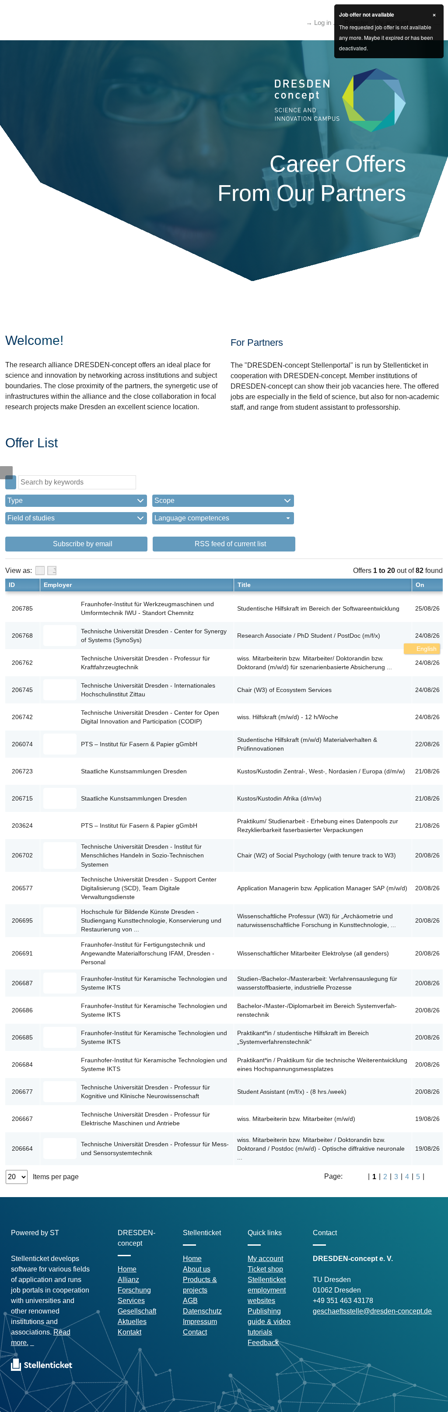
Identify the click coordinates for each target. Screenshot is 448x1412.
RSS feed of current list (229, 544)
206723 (22, 771)
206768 (22, 635)
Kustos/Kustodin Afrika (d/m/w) (279, 798)
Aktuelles (132, 1321)
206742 (22, 716)
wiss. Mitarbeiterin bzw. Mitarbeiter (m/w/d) (296, 1118)
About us (196, 1269)
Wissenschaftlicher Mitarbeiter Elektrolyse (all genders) (313, 953)
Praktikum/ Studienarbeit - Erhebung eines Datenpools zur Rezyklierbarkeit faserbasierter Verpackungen (317, 825)
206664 (22, 1148)
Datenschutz (202, 1311)
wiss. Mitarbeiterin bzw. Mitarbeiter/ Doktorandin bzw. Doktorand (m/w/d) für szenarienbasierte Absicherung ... (314, 663)
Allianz (128, 1279)
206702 (22, 855)
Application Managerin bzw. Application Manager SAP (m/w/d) (322, 888)
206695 (22, 920)
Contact (195, 1332)
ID (12, 584)
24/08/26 (427, 635)
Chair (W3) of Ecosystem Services (284, 689)
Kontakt (129, 1332)
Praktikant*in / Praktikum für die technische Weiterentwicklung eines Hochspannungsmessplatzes (322, 1064)
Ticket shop (265, 1269)
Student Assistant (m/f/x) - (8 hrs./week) (291, 1091)
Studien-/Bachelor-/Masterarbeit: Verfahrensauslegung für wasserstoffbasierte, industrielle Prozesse (317, 983)
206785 (22, 608)
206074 (22, 744)
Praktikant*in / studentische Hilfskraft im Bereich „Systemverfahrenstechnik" (303, 1037)
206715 (22, 798)
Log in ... (326, 22)
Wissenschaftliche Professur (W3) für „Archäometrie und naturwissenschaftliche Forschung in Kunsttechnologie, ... (316, 920)
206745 (22, 689)
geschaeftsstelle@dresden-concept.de (372, 1311)
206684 (22, 1064)
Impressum (200, 1321)
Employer (58, 584)
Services (131, 1300)
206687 (22, 983)
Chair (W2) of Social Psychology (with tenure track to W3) (316, 855)
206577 (22, 888)
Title (244, 584)
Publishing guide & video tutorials (269, 1321)
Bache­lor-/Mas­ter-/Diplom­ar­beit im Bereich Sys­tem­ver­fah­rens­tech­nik (317, 1010)
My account (265, 1258)
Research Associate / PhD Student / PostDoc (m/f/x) (308, 635)
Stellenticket (267, 1279)
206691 (22, 953)
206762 (22, 662)
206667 (22, 1118)
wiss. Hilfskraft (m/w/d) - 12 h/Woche (287, 716)
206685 (22, 1037)
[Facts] (40, 570)
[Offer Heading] (51, 570)
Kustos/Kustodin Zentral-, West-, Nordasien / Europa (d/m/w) (321, 771)
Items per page (56, 1176)
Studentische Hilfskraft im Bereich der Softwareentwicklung (318, 608)
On (420, 584)
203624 (22, 825)
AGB (190, 1300)
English (426, 648)
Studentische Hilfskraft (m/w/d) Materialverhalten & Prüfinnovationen (307, 744)
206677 (22, 1091)
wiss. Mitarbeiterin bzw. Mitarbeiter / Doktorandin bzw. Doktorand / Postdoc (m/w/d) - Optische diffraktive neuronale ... (321, 1148)
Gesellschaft (137, 1311)
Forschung (134, 1290)
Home (127, 1269)
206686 (22, 1010)
